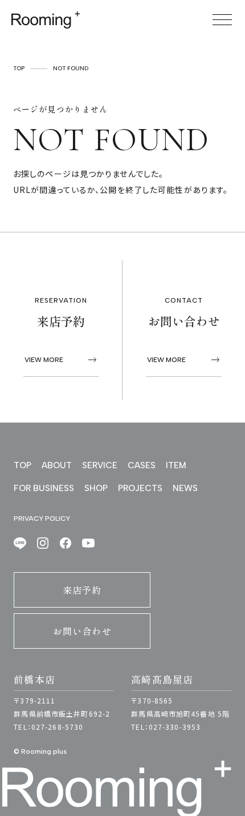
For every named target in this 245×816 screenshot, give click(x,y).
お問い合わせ (82, 631)
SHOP (96, 488)
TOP (18, 68)
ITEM (176, 465)
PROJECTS (140, 488)
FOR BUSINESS (44, 488)
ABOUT (57, 465)
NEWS (185, 488)
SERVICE (99, 465)
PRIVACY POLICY (42, 518)
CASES (142, 465)
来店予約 (82, 590)
